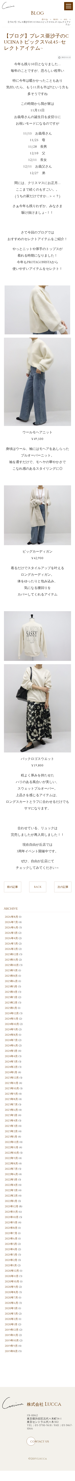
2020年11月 (12, 1276)
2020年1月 (11, 1324)
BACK (37, 887)
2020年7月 (11, 1297)
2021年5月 (11, 1244)
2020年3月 (11, 1314)
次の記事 (63, 887)
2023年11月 (11, 1083)
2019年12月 (12, 1330)
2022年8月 (11, 1163)
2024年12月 (12, 1013)
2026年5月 (11, 933)
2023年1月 (11, 1137)
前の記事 (12, 887)
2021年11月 (11, 1212)
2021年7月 (11, 1233)
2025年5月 (11, 986)
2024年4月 (11, 1056)
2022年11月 (11, 1147)
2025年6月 (11, 981)
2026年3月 (11, 944)
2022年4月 (11, 1185)
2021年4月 (11, 1249)
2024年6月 (11, 1045)
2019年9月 (11, 1346)
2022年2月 (11, 1196)
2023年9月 (11, 1094)
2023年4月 (11, 1121)
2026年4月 (11, 938)
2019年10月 (12, 1340)
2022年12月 (12, 1142)
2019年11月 (11, 1335)
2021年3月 (11, 1255)
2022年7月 (11, 1169)
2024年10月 (12, 1024)
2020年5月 (11, 1308)
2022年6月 (11, 1174)
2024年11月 (11, 1019)
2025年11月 (11, 960)
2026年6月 (11, 927)
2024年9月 (11, 1029)
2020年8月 (11, 1292)
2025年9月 (11, 970)
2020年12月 (12, 1271)
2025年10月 (12, 965)
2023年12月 (12, 1078)
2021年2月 (11, 1260)
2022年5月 (11, 1179)
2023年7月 (11, 1104)
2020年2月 (11, 1319)
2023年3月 (11, 1126)
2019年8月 (11, 1351)
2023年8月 (11, 1099)
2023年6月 (11, 1110)
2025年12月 (12, 954)
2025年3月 (11, 997)
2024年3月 (11, 1062)
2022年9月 (11, 1158)
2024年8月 (11, 1035)
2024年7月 (11, 1040)
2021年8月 (11, 1228)
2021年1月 (11, 1265)
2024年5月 (11, 1051)
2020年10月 (12, 1281)
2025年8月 (11, 976)
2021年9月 (11, 1222)
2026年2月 (11, 949)
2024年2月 (11, 1067)
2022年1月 (11, 1201)
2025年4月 (11, 992)
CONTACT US (39, 1441)
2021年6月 (11, 1238)
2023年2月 (11, 1131)
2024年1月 (11, 1072)
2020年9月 (11, 1287)
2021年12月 (11, 1206)
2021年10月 (12, 1217)
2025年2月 (11, 1003)
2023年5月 (11, 1115)
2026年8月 (11, 917)
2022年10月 (12, 1153)
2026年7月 (11, 922)
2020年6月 (11, 1303)
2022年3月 (11, 1190)
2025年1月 (11, 1008)
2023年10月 (12, 1088)
